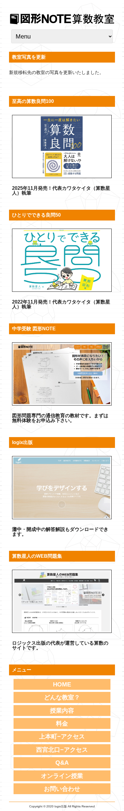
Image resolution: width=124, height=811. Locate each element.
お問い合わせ (62, 788)
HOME (62, 684)
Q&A (62, 762)
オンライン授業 (62, 775)
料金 (62, 723)
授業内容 (62, 710)
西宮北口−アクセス (62, 749)
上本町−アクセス (62, 736)
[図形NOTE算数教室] (62, 23)
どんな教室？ (62, 697)
